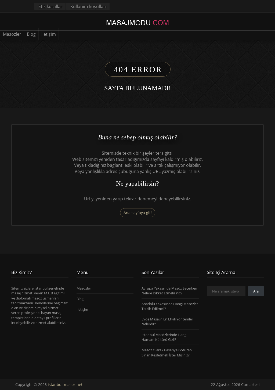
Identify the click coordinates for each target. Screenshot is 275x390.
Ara (256, 291)
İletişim (48, 34)
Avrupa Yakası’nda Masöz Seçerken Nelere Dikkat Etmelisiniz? (169, 290)
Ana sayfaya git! (138, 212)
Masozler (12, 34)
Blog (31, 34)
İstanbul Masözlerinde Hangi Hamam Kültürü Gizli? (164, 337)
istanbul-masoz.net (65, 384)
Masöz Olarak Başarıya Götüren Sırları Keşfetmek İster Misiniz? (167, 352)
